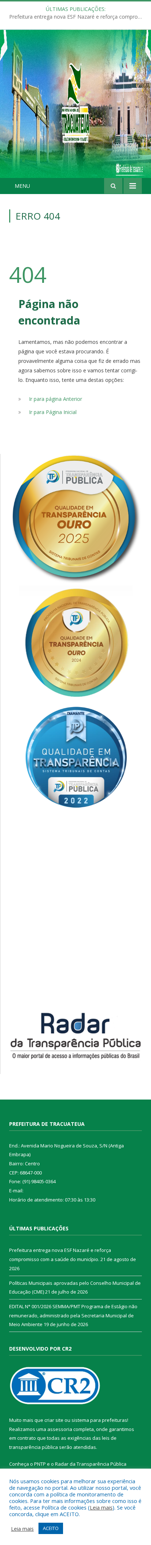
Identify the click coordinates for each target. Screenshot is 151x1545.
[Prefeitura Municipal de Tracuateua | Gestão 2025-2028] (75, 112)
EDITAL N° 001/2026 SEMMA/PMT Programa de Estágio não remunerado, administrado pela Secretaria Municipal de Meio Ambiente (73, 1315)
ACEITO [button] (51, 1528)
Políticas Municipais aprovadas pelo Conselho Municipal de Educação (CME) (77, 17)
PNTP (40, 1464)
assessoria (59, 1429)
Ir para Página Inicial (53, 412)
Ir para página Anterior (55, 398)
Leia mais (101, 1507)
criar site (53, 1420)
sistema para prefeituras (99, 1420)
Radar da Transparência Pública (90, 1464)
